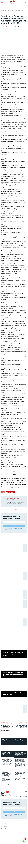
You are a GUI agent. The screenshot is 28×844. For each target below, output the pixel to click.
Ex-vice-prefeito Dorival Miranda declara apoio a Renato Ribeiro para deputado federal (6, 774)
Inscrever (14, 526)
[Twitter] (16, 30)
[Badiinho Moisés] (2, 27)
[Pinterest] (19, 30)
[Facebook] (13, 30)
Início (2, 10)
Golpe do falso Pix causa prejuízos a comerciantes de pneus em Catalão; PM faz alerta (13, 654)
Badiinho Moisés (8, 26)
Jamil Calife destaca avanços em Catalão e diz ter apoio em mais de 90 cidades (20, 765)
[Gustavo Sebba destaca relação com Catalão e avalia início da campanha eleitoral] (14, 665)
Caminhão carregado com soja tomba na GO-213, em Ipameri (20, 773)
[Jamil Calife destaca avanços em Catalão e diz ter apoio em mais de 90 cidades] (20, 748)
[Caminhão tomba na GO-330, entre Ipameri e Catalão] (14, 685)
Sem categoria (8, 10)
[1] (24, 841)
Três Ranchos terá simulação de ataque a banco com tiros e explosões (19, 769)
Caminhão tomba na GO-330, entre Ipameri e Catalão (7, 753)
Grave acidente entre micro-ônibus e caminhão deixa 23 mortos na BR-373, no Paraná (20, 778)
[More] (25, 30)
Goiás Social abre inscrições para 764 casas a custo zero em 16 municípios (21, 725)
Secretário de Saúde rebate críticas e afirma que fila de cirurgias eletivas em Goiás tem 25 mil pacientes (20, 783)
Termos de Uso (13, 528)
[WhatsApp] (22, 30)
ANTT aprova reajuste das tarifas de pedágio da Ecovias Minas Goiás (7, 769)
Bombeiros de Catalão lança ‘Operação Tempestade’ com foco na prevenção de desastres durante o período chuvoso (7, 727)
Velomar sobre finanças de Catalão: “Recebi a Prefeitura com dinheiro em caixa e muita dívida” (7, 783)
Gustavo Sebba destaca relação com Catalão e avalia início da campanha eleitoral (13, 674)
